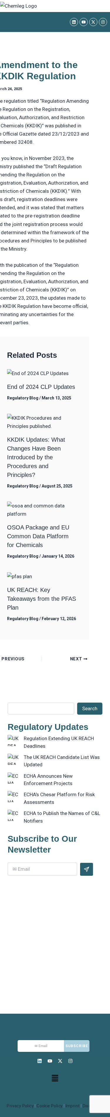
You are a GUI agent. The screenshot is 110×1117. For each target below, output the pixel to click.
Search (89, 708)
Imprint (73, 1105)
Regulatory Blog (22, 398)
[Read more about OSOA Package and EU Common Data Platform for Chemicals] (42, 509)
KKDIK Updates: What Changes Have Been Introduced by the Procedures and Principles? (36, 457)
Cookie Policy (49, 1105)
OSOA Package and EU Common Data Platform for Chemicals (38, 536)
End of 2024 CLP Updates (41, 387)
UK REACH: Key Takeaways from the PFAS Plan (41, 599)
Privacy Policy (20, 1105)
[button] (55, 1078)
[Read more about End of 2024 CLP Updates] (38, 373)
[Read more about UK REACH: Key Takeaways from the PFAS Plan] (19, 576)
